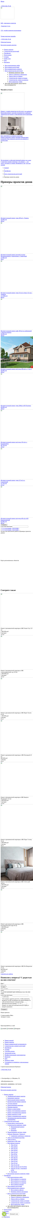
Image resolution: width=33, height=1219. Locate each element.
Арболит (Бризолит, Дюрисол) (16, 1134)
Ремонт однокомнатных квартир (16, 1116)
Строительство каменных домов (16, 1125)
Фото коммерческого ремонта (13, 69)
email (2, 990)
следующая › (8, 528)
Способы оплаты (10, 1051)
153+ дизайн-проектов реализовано (11, 30)
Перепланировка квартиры (15, 1105)
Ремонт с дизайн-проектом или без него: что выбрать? (16, 111)
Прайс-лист (7, 58)
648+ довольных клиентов (8, 23)
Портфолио (7, 53)
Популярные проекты (13, 1143)
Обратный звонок (6, 42)
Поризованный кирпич (17, 1127)
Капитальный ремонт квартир (16, 1100)
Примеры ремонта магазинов (19, 1191)
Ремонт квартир (8, 49)
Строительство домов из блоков (18, 78)
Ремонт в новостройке (13, 1109)
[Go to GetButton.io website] (4, 1217)
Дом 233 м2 (14, 1161)
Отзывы (6, 57)
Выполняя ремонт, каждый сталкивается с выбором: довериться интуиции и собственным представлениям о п (16, 114)
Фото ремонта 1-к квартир (18, 1179)
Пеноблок (14, 1130)
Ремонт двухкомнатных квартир (16, 1112)
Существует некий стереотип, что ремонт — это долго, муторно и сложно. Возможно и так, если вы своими (16, 163)
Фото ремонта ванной (17, 1184)
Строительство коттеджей (11, 51)
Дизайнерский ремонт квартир (16, 1096)
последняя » (15, 528)
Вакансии (7, 1056)
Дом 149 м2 (14, 1150)
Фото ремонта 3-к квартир (18, 1182)
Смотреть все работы (7, 974)
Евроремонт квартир (13, 1098)
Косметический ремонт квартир (16, 1101)
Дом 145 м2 (14, 1148)
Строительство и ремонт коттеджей (15, 1046)
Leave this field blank (7, 526)
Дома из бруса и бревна (15, 76)
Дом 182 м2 (14, 1157)
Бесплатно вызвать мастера (8, 45)
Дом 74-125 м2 (15, 1165)
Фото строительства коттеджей (14, 71)
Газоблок (13, 1128)
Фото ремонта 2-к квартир (18, 1181)
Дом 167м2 (14, 1154)
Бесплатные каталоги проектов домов (18, 1173)
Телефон (4, 987)
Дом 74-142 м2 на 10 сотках (19, 1166)
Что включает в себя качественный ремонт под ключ (16, 160)
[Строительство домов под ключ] (7, 18)
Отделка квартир (12, 1103)
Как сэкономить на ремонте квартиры (12, 136)
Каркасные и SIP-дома (13, 1141)
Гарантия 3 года (5, 26)
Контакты (7, 62)
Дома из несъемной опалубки (16, 1137)
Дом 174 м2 (14, 1156)
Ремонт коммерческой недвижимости (15, 1044)
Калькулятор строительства (15, 1123)
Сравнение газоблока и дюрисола (20, 1136)
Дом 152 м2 (14, 1152)
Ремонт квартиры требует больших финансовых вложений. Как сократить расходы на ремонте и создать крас (15, 139)
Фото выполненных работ (12, 65)
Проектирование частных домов (16, 1132)
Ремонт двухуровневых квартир (16, 1110)
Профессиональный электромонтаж (15, 1055)
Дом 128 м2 (14, 1146)
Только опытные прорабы (8, 36)
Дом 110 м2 (14, 1145)
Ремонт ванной (9, 1040)
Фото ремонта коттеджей (12, 67)
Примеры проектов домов (16, 72)
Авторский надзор (10, 1053)
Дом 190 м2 (14, 1159)
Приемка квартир (12, 1107)
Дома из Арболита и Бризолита (18, 74)
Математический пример (10, 1003)
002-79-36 (6, 6)
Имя (2, 983)
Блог (5, 60)
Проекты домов (9, 1060)
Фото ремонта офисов (17, 1190)
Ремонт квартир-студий (14, 1114)
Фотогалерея (7, 55)
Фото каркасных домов (15, 81)
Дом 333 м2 (14, 1163)
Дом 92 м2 (14, 1171)
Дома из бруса (11, 1139)
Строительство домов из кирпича (18, 80)
